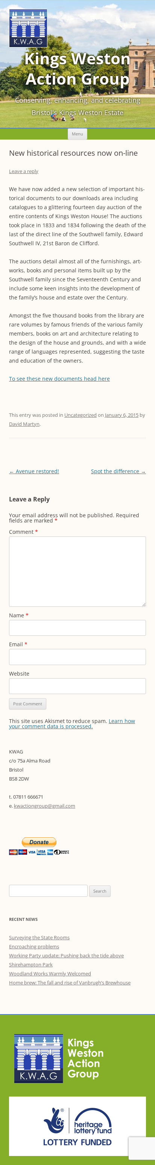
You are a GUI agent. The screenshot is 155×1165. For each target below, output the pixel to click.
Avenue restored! (34, 471)
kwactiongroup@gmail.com (44, 805)
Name (19, 615)
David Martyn (24, 424)
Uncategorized (80, 415)
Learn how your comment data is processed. (72, 723)
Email (18, 644)
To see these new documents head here (59, 378)
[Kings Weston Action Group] (28, 45)
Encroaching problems (34, 946)
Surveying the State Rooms (39, 937)
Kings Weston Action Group (77, 68)
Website (19, 673)
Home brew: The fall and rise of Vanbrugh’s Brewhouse (70, 982)
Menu (77, 134)
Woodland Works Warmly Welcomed (50, 973)
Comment (23, 531)
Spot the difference (118, 471)
